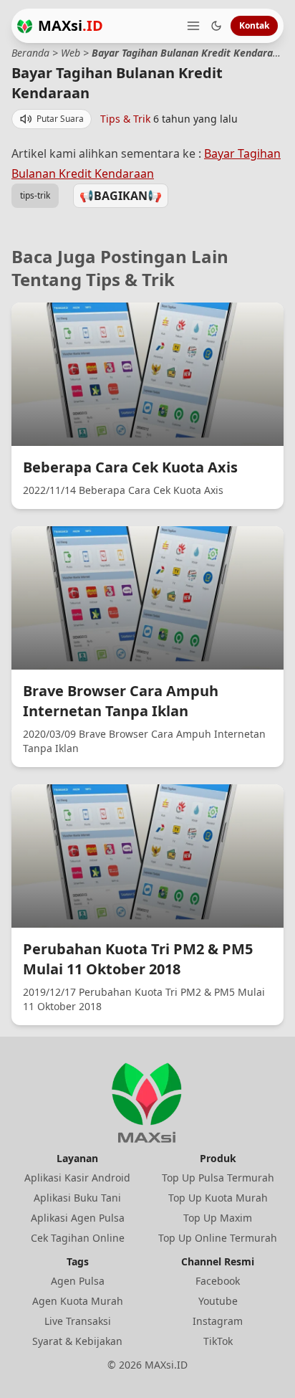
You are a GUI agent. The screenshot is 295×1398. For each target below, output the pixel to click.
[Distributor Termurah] (24, 26)
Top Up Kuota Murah (218, 1197)
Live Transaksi (77, 1321)
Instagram (218, 1321)
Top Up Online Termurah (217, 1238)
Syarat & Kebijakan (77, 1341)
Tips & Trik (125, 118)
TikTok (218, 1341)
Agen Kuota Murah (77, 1301)
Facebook (217, 1281)
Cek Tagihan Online (78, 1238)
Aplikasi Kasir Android (77, 1177)
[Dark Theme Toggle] (216, 25)
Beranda (30, 53)
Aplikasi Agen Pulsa (78, 1218)
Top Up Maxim (217, 1218)
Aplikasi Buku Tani (77, 1197)
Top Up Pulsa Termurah (218, 1177)
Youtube (218, 1301)
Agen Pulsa (78, 1281)
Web (70, 53)
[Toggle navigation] (193, 25)
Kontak (254, 25)
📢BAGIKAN (120, 196)
